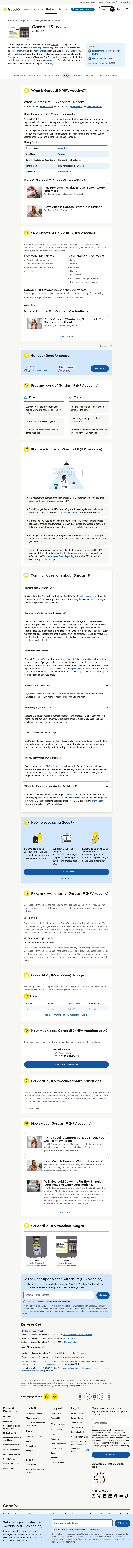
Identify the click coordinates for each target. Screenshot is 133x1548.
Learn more (66, 878)
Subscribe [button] (122, 1523)
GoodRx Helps (56, 1448)
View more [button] (65, 336)
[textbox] (58, 1295)
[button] (82, 9)
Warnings (77, 75)
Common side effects (53, 60)
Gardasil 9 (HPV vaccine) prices (45, 20)
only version (97, 800)
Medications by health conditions (12, 1438)
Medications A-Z (9, 1433)
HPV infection (46, 106)
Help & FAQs (56, 1413)
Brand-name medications (13, 1454)
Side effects (19, 75)
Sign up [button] (103, 1295)
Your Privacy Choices (76, 1449)
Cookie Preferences (79, 1437)
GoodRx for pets (9, 1459)
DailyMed (34, 305)
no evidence (86, 741)
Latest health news (34, 1436)
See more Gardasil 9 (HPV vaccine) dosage (65, 1015)
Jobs (53, 1453)
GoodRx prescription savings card (11, 1427)
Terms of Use (49, 1311)
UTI (27, 1455)
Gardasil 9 (62, 148)
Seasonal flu (31, 1465)
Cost (100, 75)
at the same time (47, 429)
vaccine (54, 44)
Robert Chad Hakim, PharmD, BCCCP (106, 52)
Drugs (22, 20)
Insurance (7, 1416)
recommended (68, 51)
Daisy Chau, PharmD (102, 58)
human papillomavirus (41, 47)
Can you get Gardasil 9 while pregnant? (42, 757)
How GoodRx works (34, 1413)
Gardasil (70, 794)
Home (11, 20)
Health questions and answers (35, 1470)
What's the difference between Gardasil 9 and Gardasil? (50, 786)
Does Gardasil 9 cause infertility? (40, 732)
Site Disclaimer (77, 1427)
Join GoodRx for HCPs (121, 2)
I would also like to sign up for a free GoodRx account (48, 1301)
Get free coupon (66, 871)
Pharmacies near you (35, 1418)
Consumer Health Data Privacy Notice (79, 1442)
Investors (54, 1458)
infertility (56, 741)
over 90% (28, 665)
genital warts (20, 51)
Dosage (90, 75)
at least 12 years (83, 596)
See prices (100, 368)
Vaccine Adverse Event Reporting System (62, 556)
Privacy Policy (79, 1311)
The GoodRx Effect (58, 1443)
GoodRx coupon (30, 990)
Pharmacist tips (52, 75)
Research (55, 1439)
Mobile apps (8, 1421)
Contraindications (114, 75)
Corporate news (57, 1462)
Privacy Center (77, 1418)
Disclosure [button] (104, 346)
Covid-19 (29, 1460)
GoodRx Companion (11, 1463)
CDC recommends (54, 766)
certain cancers (38, 51)
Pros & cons (35, 75)
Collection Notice (78, 1432)
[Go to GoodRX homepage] (11, 9)
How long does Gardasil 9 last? (39, 587)
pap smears (73, 512)
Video (28, 1441)
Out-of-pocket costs (11, 1449)
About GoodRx (57, 1429)
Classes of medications (12, 1445)
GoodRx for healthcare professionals (35, 1424)
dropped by (74, 668)
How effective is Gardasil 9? (37, 650)
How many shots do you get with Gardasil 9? (45, 613)
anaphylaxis (75, 947)
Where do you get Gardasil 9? (38, 707)
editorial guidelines (86, 1385)
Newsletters (31, 1446)
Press (53, 1434)
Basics (6, 75)
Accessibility (56, 1418)
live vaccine (50, 693)
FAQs (66, 75)
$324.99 (71, 1009)
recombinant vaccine (62, 119)
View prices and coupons (66, 1064)
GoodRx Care (8, 1468)
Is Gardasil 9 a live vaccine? (37, 685)
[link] (66, 191)
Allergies (29, 1451)
